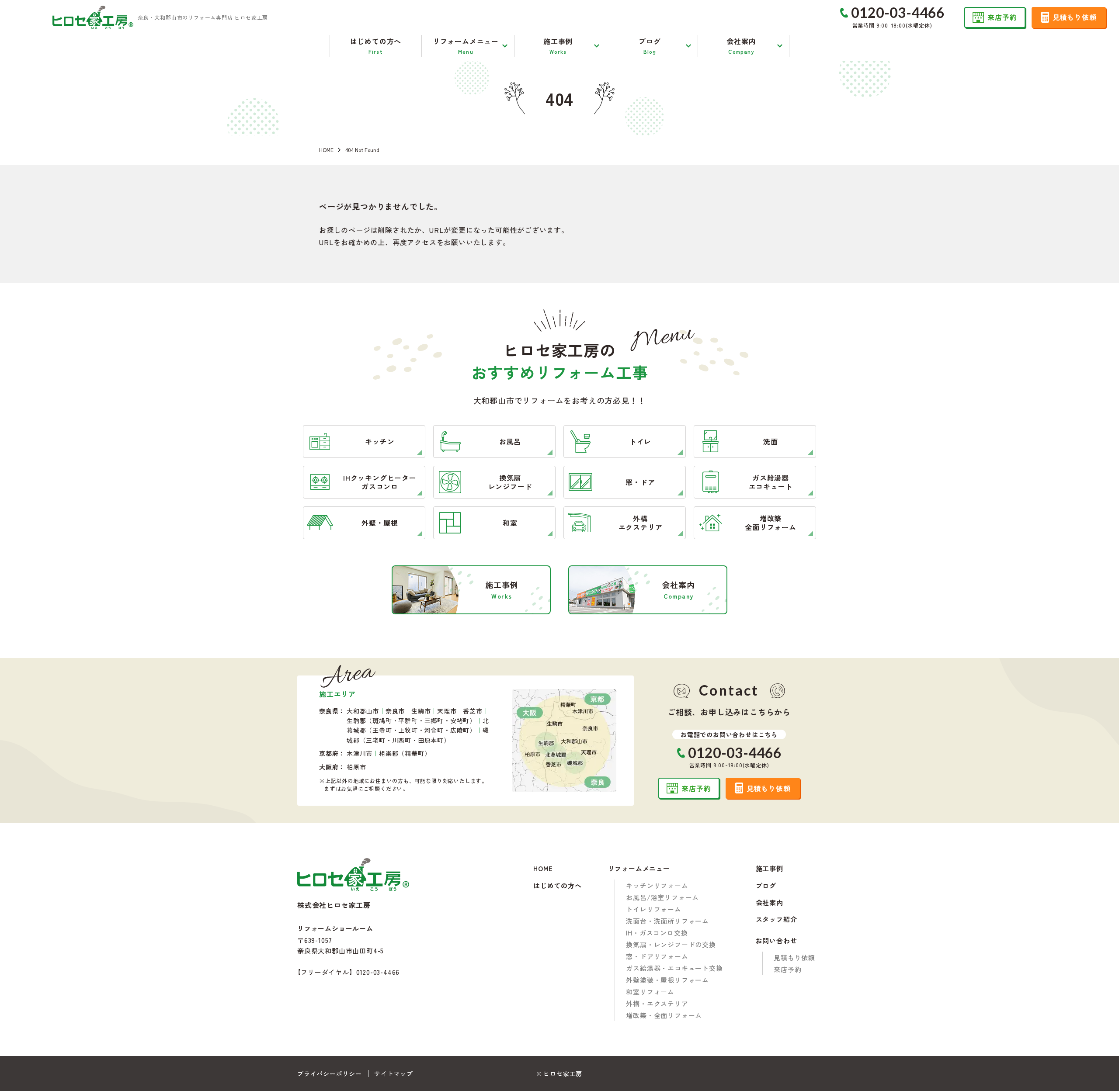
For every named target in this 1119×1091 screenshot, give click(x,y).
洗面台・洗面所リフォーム (667, 920)
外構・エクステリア (657, 1003)
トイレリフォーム (653, 909)
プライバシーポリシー (329, 1073)
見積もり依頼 (794, 957)
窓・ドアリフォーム (657, 956)
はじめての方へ (557, 886)
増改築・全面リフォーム (664, 1015)
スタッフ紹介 (776, 919)
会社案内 (769, 903)
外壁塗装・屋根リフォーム (667, 979)
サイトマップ (393, 1073)
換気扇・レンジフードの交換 (671, 944)
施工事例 (769, 869)
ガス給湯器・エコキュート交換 (674, 968)
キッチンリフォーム (657, 885)
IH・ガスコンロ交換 (657, 932)
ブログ (766, 886)
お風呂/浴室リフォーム (662, 897)
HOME (543, 869)
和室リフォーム (650, 991)
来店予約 (787, 969)
